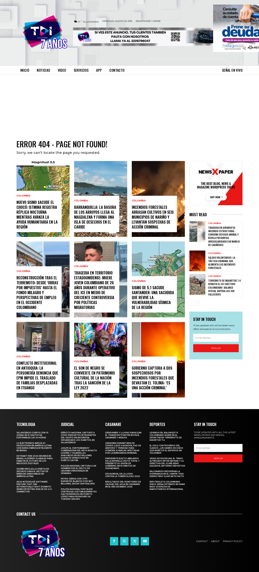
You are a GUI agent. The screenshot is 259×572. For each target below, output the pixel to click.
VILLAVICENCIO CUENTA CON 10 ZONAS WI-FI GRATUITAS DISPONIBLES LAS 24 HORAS (32, 435)
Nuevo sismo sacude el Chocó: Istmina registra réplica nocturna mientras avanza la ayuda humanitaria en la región (37, 214)
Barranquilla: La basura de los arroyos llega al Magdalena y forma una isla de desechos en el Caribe (95, 217)
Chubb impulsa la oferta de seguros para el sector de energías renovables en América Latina (32, 473)
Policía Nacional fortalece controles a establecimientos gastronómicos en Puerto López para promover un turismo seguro (79, 494)
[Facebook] (114, 541)
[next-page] (197, 303)
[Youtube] (145, 541)
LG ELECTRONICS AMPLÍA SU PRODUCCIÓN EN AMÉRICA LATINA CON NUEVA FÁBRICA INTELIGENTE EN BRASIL (34, 447)
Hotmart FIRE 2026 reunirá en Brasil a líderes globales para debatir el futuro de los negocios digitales (34, 460)
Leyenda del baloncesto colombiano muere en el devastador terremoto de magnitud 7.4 (166, 436)
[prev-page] (191, 303)
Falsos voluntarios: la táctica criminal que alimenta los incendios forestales (221, 262)
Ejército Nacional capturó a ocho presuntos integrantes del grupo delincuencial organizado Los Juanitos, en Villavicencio (78, 437)
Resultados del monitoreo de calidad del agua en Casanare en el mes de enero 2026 (123, 484)
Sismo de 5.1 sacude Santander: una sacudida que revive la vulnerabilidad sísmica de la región (153, 297)
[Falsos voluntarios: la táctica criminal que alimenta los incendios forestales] (197, 261)
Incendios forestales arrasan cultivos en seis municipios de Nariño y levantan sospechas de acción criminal (153, 217)
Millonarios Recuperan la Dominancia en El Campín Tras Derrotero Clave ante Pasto (167, 474)
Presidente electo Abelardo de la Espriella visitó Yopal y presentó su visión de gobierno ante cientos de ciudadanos (122, 463)
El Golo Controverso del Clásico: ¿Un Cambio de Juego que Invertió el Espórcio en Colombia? (166, 449)
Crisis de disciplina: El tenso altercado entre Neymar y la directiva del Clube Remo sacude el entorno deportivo (167, 462)
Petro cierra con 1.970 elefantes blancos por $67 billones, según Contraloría (78, 481)
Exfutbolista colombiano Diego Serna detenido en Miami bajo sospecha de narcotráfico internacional (167, 485)
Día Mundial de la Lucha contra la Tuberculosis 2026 (122, 475)
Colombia (23, 196)
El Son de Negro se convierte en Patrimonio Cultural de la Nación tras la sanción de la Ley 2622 (94, 377)
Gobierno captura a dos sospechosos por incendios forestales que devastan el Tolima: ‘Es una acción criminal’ (153, 377)
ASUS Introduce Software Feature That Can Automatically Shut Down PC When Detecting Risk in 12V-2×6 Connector (34, 487)
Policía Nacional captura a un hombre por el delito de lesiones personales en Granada (78, 470)
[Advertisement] (129, 103)
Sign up (216, 348)
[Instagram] (124, 541)
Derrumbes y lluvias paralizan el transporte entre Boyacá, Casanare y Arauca (123, 435)
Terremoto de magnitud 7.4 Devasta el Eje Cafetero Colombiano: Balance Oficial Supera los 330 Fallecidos (224, 287)
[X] (134, 541)
